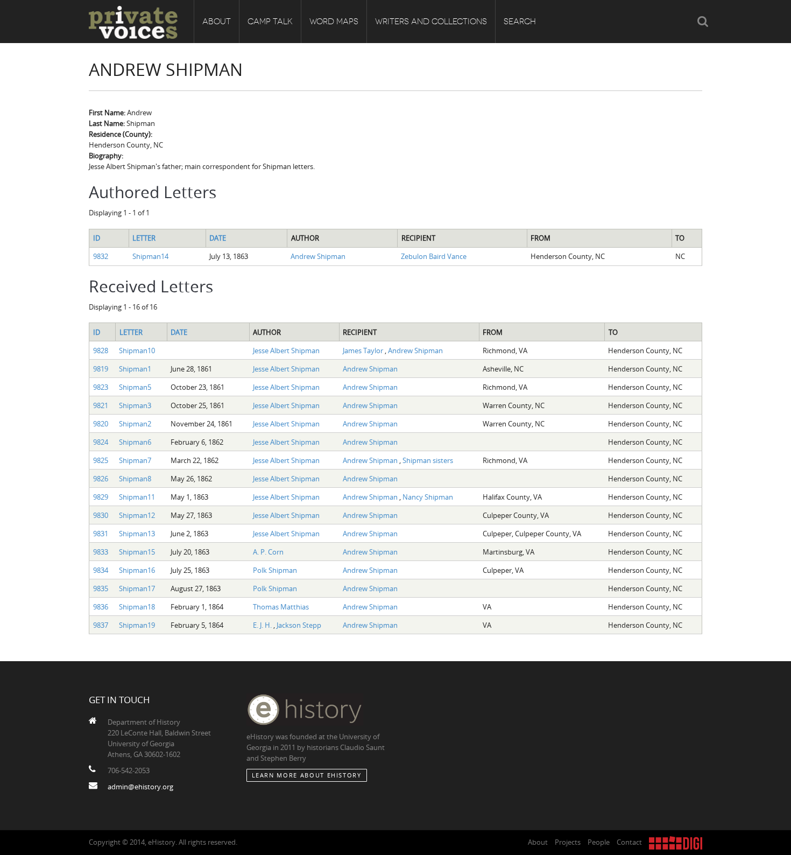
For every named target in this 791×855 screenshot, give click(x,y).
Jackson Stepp (299, 625)
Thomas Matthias (281, 607)
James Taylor (364, 350)
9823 (100, 387)
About (216, 21)
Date (217, 238)
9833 (100, 552)
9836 (100, 607)
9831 (100, 533)
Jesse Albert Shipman (286, 350)
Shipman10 (137, 350)
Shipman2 (135, 424)
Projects (568, 842)
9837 (100, 625)
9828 (100, 350)
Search (520, 21)
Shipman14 (150, 256)
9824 (100, 442)
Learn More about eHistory (307, 775)
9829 (100, 497)
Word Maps (333, 21)
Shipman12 (137, 515)
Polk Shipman (275, 570)
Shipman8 (135, 478)
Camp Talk (270, 21)
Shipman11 (137, 497)
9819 (100, 369)
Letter (144, 238)
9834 (100, 570)
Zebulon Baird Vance (434, 256)
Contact (629, 842)
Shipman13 (137, 533)
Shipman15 (137, 552)
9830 (100, 515)
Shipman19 (137, 625)
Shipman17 (137, 588)
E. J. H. (263, 625)
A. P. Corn (268, 552)
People (599, 842)
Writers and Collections (431, 21)
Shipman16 (137, 570)
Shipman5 (135, 387)
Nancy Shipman (427, 497)
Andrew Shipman (318, 256)
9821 (100, 405)
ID (96, 238)
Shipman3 (135, 405)
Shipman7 (135, 460)
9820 (100, 424)
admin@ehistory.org (140, 786)
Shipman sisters (427, 460)
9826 (100, 478)
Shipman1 (135, 369)
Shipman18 (137, 607)
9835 (100, 588)
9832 (100, 256)
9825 (100, 460)
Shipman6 (135, 442)
